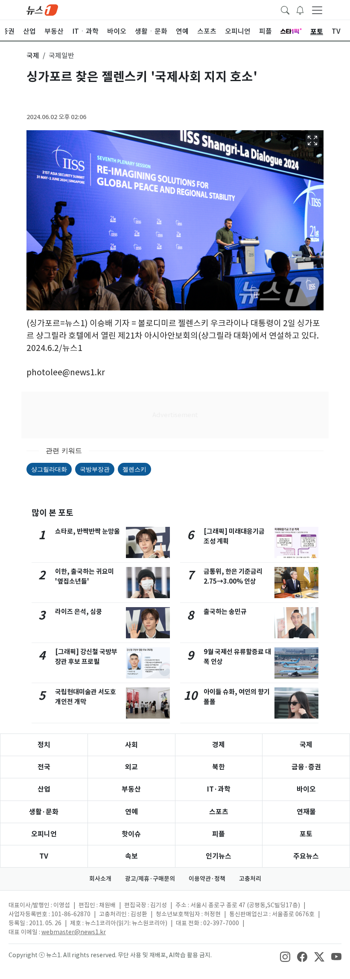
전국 (44, 767)
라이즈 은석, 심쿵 (78, 612)
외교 (131, 767)
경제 (218, 744)
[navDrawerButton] (317, 10)
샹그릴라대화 (49, 469)
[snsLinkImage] (285, 956)
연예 (131, 811)
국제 (306, 744)
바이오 (306, 789)
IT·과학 (218, 789)
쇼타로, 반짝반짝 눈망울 (87, 531)
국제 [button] (32, 55)
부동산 (131, 789)
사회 (131, 744)
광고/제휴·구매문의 (150, 879)
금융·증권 (306, 767)
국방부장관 (95, 469)
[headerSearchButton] (285, 9)
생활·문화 (43, 811)
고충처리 (250, 879)
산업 (44, 789)
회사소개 (100, 879)
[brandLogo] (42, 9)
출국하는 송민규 (225, 612)
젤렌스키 (134, 469)
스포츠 (218, 811)
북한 (218, 767)
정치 (44, 744)
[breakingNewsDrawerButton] (300, 9)
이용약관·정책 (207, 879)
